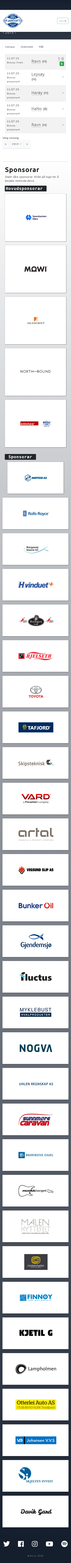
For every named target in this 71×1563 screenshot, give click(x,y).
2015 (16, 144)
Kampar (10, 47)
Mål (41, 47)
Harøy (37, 92)
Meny (62, 21)
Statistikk (27, 47)
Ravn (36, 61)
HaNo (37, 108)
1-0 (61, 58)
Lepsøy (38, 74)
